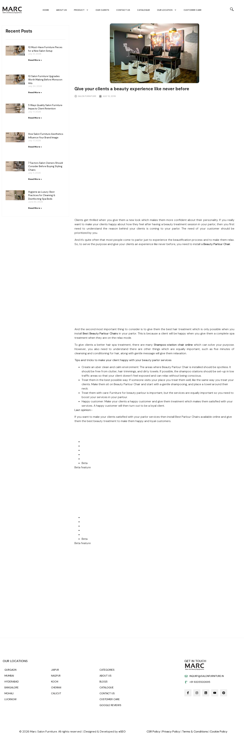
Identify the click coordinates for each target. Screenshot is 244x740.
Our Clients (102, 10)
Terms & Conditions (195, 731)
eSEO (122, 731)
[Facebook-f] (187, 692)
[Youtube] (214, 692)
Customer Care (192, 10)
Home (46, 10)
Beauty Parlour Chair (216, 244)
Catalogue (143, 10)
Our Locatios (165, 10)
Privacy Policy (171, 731)
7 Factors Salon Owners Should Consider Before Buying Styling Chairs (45, 166)
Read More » (35, 60)
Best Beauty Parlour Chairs (100, 333)
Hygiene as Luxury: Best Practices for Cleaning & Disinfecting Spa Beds (41, 195)
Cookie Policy (218, 731)
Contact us (123, 10)
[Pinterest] (223, 692)
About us (61, 10)
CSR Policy (153, 731)
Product (79, 10)
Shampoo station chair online (173, 345)
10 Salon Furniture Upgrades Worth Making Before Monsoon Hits (45, 80)
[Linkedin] (205, 692)
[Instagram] (196, 692)
